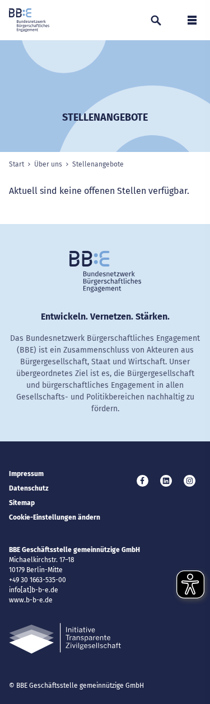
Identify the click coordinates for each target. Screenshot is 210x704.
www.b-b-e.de (31, 600)
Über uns (48, 164)
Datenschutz (29, 488)
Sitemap (22, 503)
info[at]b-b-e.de (33, 590)
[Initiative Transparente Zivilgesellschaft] (65, 638)
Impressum (26, 474)
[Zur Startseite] (29, 20)
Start (16, 164)
